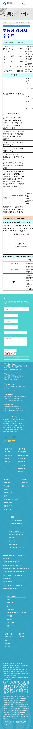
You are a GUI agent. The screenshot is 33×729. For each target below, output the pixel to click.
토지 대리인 (21, 462)
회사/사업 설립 (22, 452)
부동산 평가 (21, 465)
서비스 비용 (15, 22)
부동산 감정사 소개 (16, 520)
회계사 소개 (7, 482)
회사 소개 (7, 452)
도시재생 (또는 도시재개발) (16, 547)
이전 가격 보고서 (8, 506)
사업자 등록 (8, 640)
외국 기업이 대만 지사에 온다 (11, 562)
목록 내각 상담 (8, 502)
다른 (8, 626)
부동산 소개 (12, 537)
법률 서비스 (21, 468)
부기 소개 (6, 486)
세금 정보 (7, 643)
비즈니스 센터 (8, 509)
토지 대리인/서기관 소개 (16, 534)
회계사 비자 (21, 458)
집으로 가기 (6, 22)
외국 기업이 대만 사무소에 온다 (12, 565)
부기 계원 (9, 616)
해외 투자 (6, 558)
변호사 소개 (24, 482)
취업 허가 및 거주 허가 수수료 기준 (16, 612)
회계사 (8, 599)
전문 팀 (7, 458)
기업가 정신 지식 (9, 637)
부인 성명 (7, 462)
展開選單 (16, 26)
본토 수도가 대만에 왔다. (10, 588)
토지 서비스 (12, 541)
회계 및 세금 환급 (23, 455)
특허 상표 (21, 472)
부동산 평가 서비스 (16, 523)
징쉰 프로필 (8, 455)
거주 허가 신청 (7, 582)
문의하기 (21, 637)
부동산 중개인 (13, 544)
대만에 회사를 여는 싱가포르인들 (12, 575)
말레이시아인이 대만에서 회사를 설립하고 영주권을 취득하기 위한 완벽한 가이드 (16, 570)
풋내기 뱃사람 (11, 609)
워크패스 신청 (7, 578)
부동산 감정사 (25, 22)
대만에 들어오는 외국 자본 (11, 499)
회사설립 (6, 489)
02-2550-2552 (10, 441)
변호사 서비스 (25, 486)
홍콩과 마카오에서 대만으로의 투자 (13, 585)
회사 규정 (7, 647)
